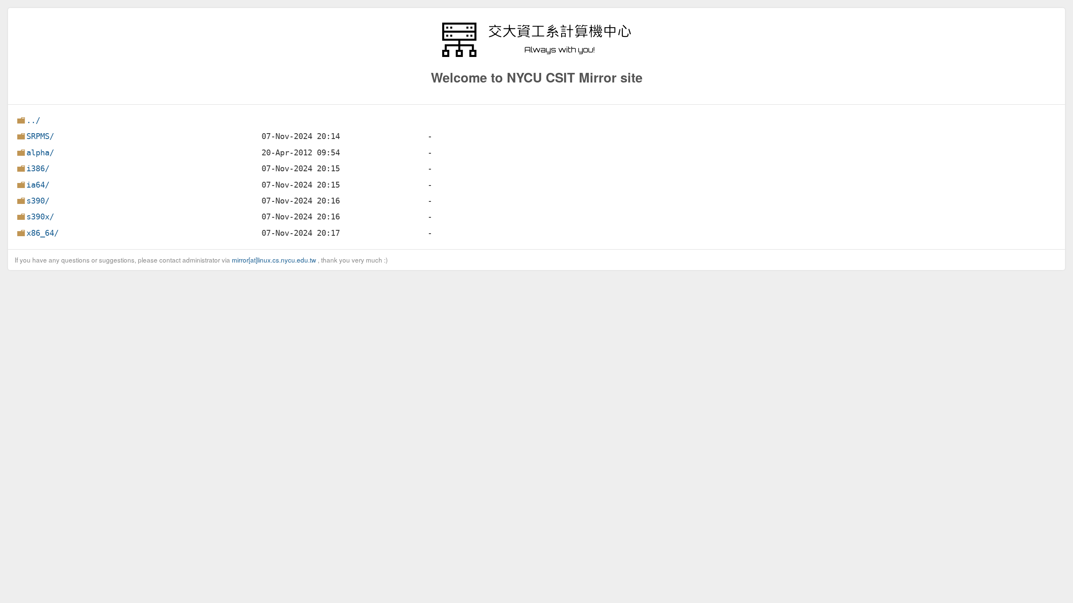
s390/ (37, 201)
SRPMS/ (40, 136)
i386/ (37, 168)
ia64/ (37, 185)
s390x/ (40, 217)
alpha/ (40, 152)
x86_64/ (42, 233)
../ (33, 120)
